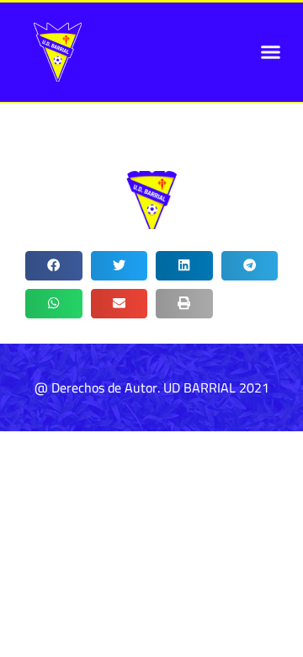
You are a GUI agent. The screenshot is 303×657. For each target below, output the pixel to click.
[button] (271, 52)
